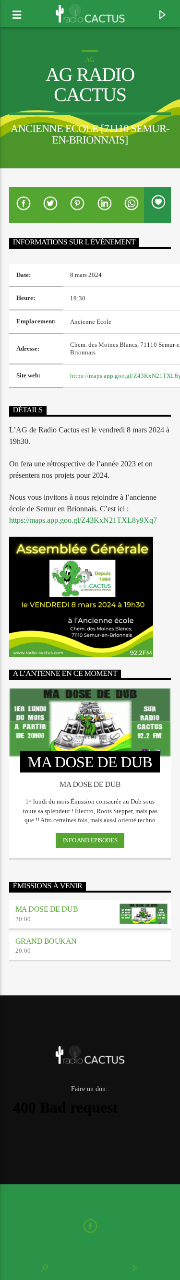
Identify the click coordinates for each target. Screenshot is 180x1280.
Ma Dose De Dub (46, 909)
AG (90, 59)
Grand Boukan (46, 941)
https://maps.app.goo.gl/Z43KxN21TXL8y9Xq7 (83, 520)
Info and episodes (90, 840)
